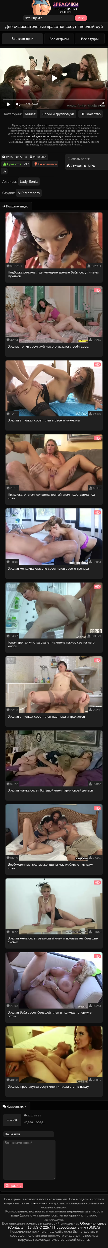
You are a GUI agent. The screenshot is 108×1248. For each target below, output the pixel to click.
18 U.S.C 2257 (39, 1227)
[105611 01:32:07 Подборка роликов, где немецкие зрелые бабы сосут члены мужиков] (54, 284)
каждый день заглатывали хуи (44, 136)
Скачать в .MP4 (82, 166)
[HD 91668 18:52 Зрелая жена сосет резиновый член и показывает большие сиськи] (54, 950)
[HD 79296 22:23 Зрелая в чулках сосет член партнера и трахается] (54, 728)
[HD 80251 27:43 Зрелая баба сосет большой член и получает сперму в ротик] (54, 1024)
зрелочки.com (41, 1203)
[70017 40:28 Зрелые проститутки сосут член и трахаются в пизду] (54, 1098)
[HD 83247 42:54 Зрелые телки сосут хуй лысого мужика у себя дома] (54, 358)
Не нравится (47, 164)
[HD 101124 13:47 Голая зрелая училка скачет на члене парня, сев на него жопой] (54, 654)
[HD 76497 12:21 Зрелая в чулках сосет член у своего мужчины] (54, 432)
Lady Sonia (29, 181)
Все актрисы (59, 39)
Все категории (22, 39)
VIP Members (29, 193)
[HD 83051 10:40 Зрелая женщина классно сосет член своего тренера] (54, 580)
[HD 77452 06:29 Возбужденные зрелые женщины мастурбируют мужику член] (54, 876)
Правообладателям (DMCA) (77, 1227)
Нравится (13, 164)
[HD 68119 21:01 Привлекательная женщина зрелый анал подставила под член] (54, 506)
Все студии (89, 39)
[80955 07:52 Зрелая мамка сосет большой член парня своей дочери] (54, 802)
